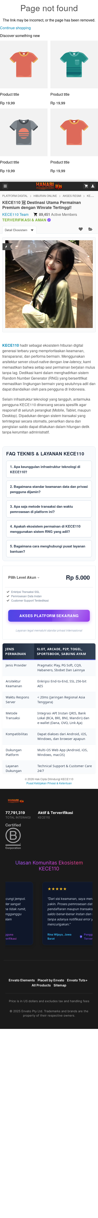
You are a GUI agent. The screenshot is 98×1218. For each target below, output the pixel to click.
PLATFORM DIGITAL (15, 196)
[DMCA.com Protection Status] (6, 243)
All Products (41, 985)
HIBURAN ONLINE (45, 196)
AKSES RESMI (72, 196)
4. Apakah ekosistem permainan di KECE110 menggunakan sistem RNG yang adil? (45, 529)
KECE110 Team (15, 214)
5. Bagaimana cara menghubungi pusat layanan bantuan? (47, 549)
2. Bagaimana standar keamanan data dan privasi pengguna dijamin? (49, 489)
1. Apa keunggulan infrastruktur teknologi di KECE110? (45, 469)
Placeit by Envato (51, 980)
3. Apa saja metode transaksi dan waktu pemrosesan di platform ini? (41, 509)
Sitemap (60, 985)
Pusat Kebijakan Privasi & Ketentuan (49, 783)
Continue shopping (15, 27)
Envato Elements (22, 980)
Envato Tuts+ (77, 980)
